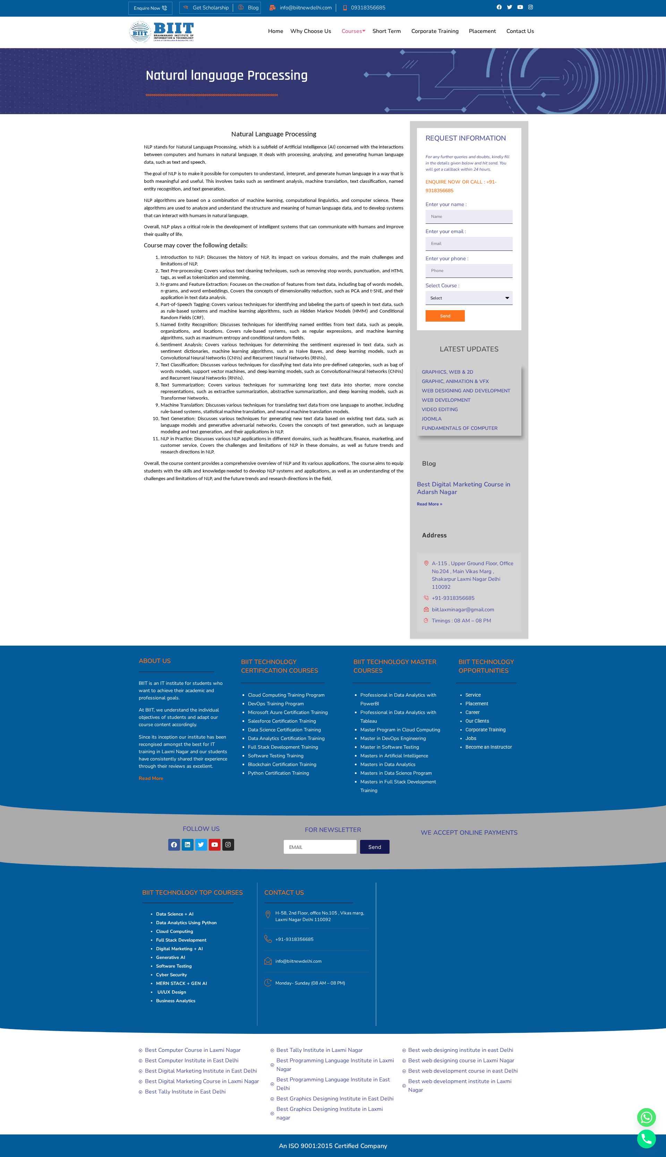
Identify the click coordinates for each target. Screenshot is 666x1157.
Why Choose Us (310, 31)
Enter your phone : (447, 259)
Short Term (387, 31)
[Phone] (646, 1139)
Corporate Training (435, 31)
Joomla (432, 419)
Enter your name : (446, 205)
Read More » (430, 504)
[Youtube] (520, 7)
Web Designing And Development (466, 391)
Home (275, 31)
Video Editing (440, 409)
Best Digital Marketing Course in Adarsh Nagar (463, 488)
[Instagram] (531, 7)
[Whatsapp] (646, 1117)
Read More (151, 778)
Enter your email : (446, 232)
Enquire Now (147, 8)
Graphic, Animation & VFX (455, 381)
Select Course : (442, 286)
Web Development (446, 400)
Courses (352, 31)
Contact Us (520, 31)
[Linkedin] (188, 845)
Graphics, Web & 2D (447, 372)
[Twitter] (510, 7)
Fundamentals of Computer (459, 428)
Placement (482, 31)
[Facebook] (499, 7)
